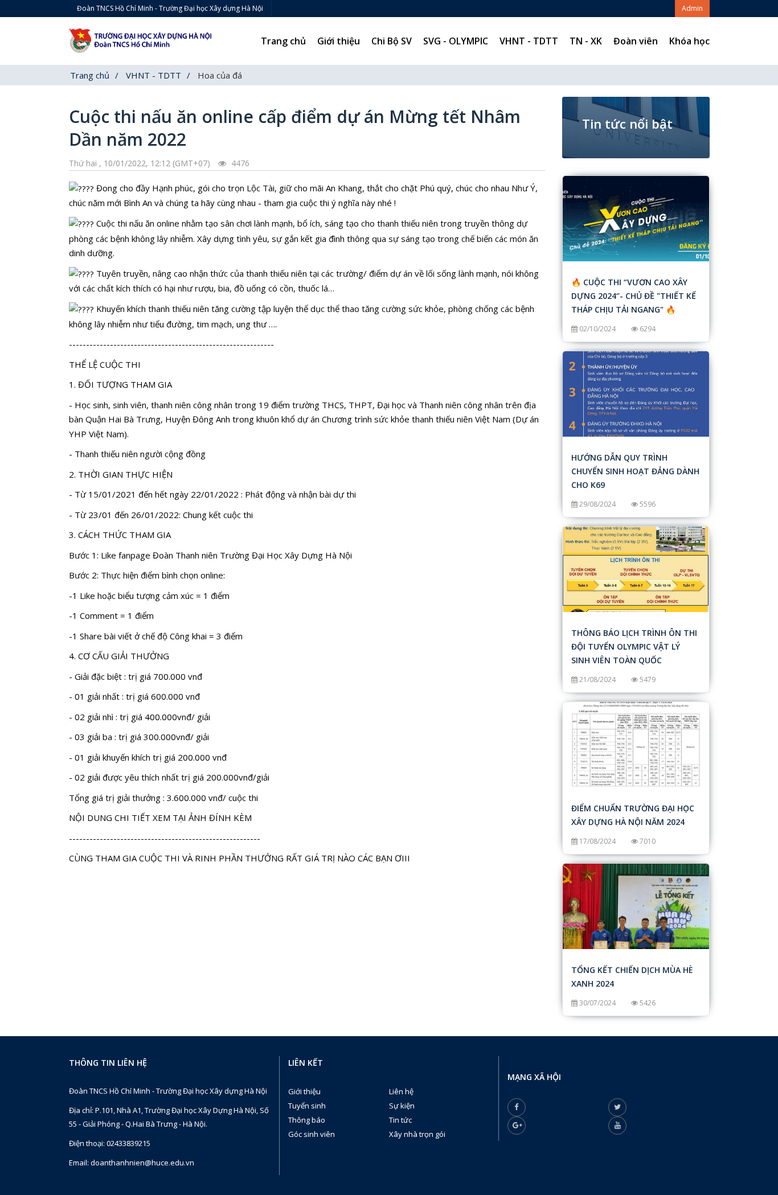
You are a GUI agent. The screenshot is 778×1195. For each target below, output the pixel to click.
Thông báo (306, 1120)
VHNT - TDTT (528, 41)
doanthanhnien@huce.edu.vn (142, 1162)
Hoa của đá (220, 75)
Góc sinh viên (311, 1134)
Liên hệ (401, 1091)
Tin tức (400, 1120)
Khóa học (689, 41)
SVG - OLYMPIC (455, 41)
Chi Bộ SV (391, 41)
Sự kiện (402, 1105)
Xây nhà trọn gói (417, 1134)
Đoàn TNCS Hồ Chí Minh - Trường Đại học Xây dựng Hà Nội (170, 8)
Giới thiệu (338, 41)
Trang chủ (283, 41)
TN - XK (586, 41)
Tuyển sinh (307, 1105)
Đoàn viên (635, 41)
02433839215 (128, 1143)
